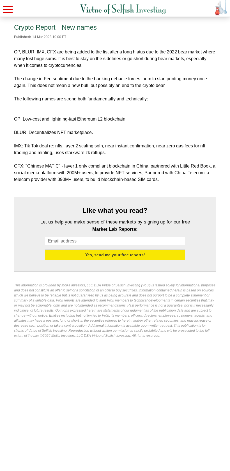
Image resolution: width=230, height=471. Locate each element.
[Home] (123, 9)
